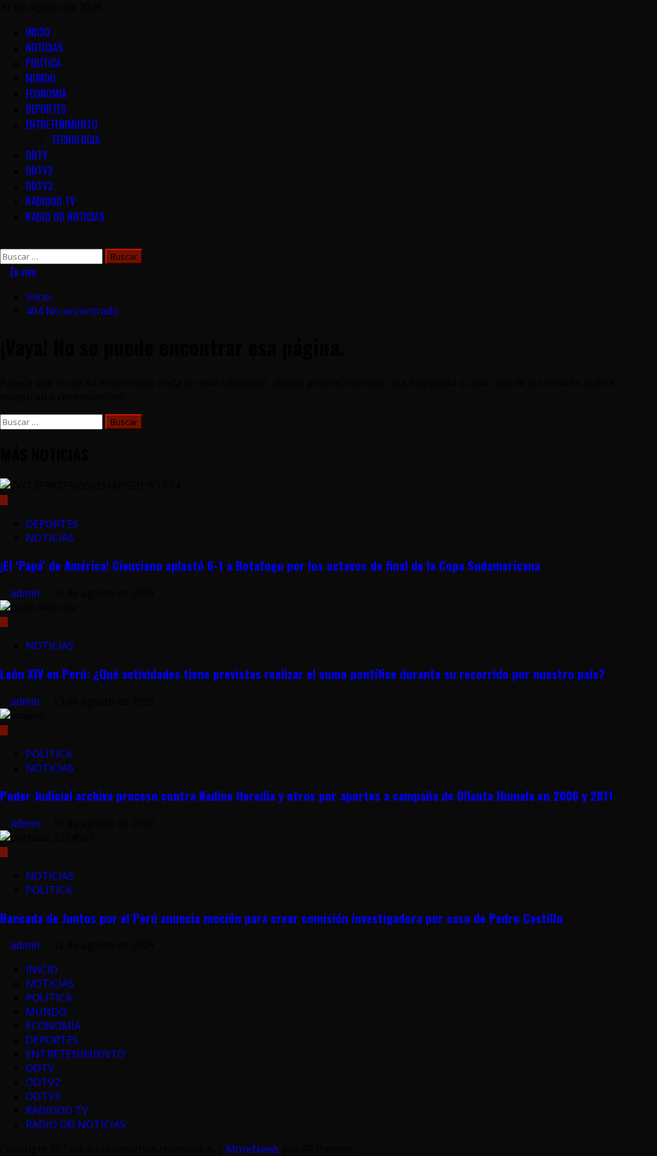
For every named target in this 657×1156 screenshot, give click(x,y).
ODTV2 (39, 170)
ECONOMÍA (46, 93)
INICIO (38, 32)
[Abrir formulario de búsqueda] (4, 242)
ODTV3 (39, 186)
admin (26, 593)
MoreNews (252, 1149)
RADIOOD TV (50, 201)
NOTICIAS (44, 47)
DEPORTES (46, 109)
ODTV (36, 155)
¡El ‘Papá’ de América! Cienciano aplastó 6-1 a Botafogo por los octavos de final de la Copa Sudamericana (270, 565)
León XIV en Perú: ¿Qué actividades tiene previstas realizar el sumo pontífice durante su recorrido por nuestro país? (302, 673)
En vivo (22, 272)
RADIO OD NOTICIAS (65, 216)
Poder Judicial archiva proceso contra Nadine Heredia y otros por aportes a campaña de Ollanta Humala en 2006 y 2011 (306, 795)
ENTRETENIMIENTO (62, 124)
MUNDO (41, 78)
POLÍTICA (43, 63)
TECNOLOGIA (75, 139)
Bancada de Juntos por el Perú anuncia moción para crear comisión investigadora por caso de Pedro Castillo (281, 917)
